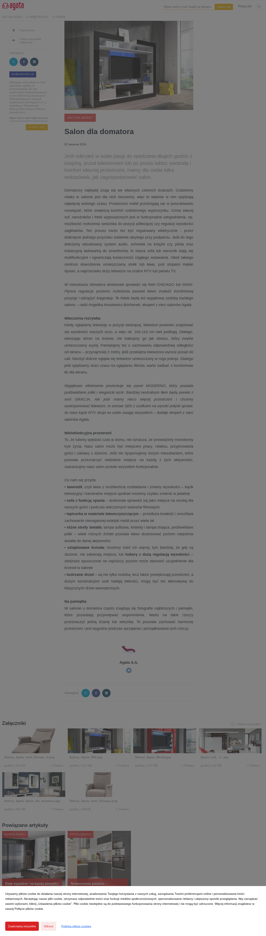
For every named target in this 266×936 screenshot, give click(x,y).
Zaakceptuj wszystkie (22, 926)
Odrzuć (48, 926)
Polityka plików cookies (76, 926)
